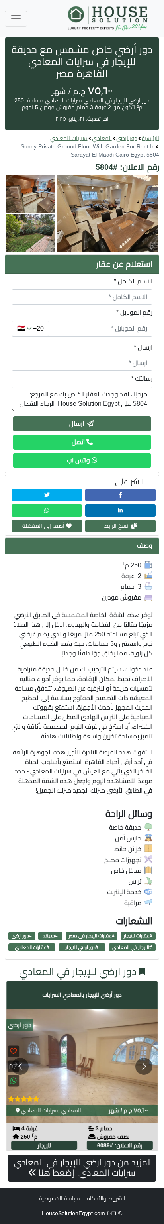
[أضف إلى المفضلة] (13, 1051)
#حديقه (50, 936)
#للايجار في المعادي (132, 947)
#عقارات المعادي (32, 947)
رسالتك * (141, 378)
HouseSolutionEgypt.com (73, 1213)
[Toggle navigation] (16, 19)
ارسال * (143, 347)
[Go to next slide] (143, 1066)
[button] (82, 214)
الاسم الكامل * (133, 281)
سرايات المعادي (68, 138)
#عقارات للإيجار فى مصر (92, 936)
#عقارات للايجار (138, 936)
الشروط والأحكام (105, 1198)
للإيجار (44, 1145)
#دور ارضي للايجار (82, 947)
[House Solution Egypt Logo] (108, 18)
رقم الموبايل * (134, 312)
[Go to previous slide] (20, 1066)
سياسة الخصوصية (59, 1198)
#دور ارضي (22, 936)
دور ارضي (126, 138)
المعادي (102, 138)
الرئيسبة (150, 138)
